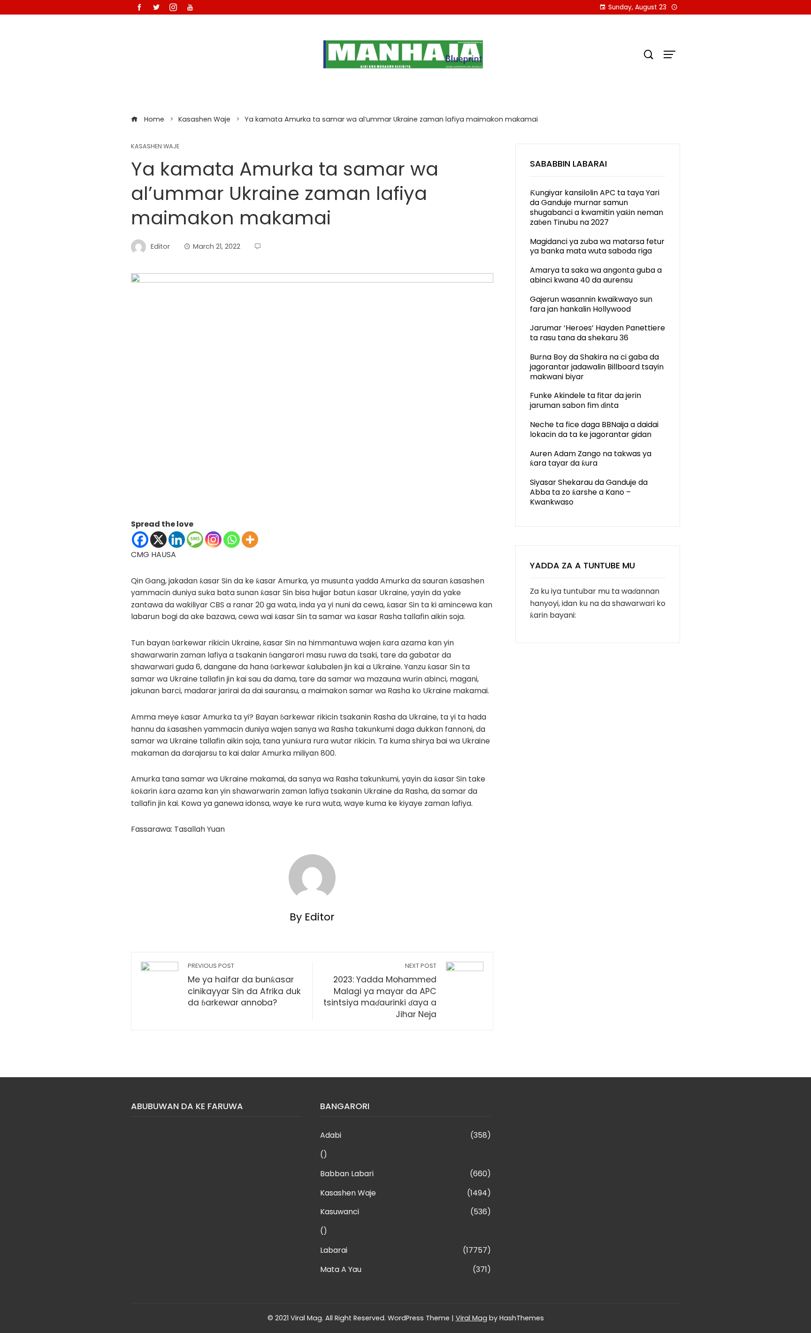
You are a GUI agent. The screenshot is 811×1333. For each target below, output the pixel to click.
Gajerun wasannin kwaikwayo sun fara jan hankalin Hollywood (591, 304)
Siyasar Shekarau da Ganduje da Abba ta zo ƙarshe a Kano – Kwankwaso (589, 492)
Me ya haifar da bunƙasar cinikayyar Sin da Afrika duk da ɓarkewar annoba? (244, 985)
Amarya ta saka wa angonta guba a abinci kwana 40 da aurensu (596, 275)
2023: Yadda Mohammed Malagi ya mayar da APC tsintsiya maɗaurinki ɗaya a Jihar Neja (379, 991)
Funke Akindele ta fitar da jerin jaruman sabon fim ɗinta (585, 400)
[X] (158, 539)
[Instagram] (213, 539)
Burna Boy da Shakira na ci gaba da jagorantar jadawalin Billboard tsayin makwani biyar (597, 367)
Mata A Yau (405, 1270)
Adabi (405, 1136)
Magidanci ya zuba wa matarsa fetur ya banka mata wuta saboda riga (597, 246)
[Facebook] (140, 539)
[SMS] (195, 539)
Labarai (405, 1251)
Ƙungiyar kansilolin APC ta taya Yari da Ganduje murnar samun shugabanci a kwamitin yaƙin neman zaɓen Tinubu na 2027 (596, 207)
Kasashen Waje (155, 147)
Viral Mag (471, 1318)
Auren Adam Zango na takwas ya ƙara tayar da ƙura (590, 458)
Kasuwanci (405, 1212)
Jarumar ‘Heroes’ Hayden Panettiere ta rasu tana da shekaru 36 (597, 332)
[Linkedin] (176, 539)
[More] (250, 539)
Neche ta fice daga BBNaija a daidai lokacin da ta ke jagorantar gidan (594, 429)
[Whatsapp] (231, 539)
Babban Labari (405, 1174)
